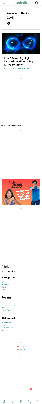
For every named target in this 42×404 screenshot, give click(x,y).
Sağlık (4, 287)
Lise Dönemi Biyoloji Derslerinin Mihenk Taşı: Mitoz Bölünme (19, 61)
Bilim (28, 69)
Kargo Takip (6, 310)
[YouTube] (15, 271)
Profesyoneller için (9, 305)
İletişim (4, 325)
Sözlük (4, 330)
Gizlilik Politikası (8, 328)
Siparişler (5, 307)
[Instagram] (3, 271)
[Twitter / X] (6, 271)
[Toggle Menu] (36, 2)
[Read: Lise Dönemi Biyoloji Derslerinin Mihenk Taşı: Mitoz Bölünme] (21, 43)
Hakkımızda (6, 322)
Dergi (4, 302)
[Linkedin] (19, 271)
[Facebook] (9, 271)
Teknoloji (5, 284)
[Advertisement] (21, 100)
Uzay (3, 290)
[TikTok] (12, 271)
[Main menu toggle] (4, 3)
